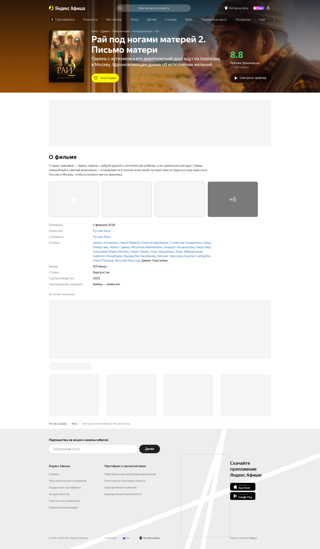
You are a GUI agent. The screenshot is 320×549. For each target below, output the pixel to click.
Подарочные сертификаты (65, 487)
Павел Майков (130, 242)
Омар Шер (203, 247)
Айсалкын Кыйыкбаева (147, 247)
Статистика (110, 538)
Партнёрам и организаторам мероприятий (130, 474)
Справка (54, 474)
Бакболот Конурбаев (107, 256)
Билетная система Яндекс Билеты (125, 480)
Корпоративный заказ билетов (123, 494)
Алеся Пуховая (103, 260)
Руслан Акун (101, 231)
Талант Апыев (139, 251)
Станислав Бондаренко (186, 242)
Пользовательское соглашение (68, 480)
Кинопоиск (68, 294)
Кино (74, 423)
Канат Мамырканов (189, 251)
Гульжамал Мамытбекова (110, 251)
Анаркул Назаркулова (179, 247)
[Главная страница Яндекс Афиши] (51, 8)
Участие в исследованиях (64, 500)
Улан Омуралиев (162, 251)
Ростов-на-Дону (58, 423)
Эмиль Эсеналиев (105, 242)
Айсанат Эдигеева (170, 256)
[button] (262, 19)
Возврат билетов (59, 494)
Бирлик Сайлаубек (197, 256)
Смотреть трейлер (253, 78)
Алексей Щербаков (154, 242)
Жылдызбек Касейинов (139, 256)
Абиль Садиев (119, 247)
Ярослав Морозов (127, 260)
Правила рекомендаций (63, 507)
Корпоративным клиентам (120, 487)
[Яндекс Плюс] (258, 8)
